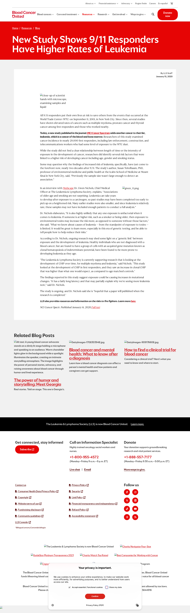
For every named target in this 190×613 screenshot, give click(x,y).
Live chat (75, 469)
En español (162, 3)
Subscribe (25, 449)
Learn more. (137, 424)
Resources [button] (87, 14)
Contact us (20, 485)
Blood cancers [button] (44, 14)
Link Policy (77, 497)
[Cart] (171, 3)
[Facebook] (127, 492)
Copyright (23, 497)
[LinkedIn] (135, 500)
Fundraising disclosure (29, 509)
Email (87, 469)
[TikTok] (127, 509)
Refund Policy (79, 509)
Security (76, 491)
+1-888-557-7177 (138, 457)
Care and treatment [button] (67, 14)
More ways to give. (134, 469)
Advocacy (125, 3)
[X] (127, 500)
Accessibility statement (83, 516)
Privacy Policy (79, 485)
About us (89, 3)
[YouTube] (135, 509)
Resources (27, 28)
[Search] (153, 14)
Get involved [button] (118, 14)
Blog (37, 28)
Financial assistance (107, 3)
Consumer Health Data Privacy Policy (37, 491)
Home (15, 28)
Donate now (167, 14)
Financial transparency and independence (93, 503)
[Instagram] (135, 492)
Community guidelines (29, 516)
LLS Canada (21, 522)
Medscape (68, 188)
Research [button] (102, 14)
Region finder (141, 3)
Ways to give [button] (136, 14)
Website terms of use (28, 503)
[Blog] (135, 517)
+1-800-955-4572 (84, 457)
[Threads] (127, 517)
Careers (152, 3)
